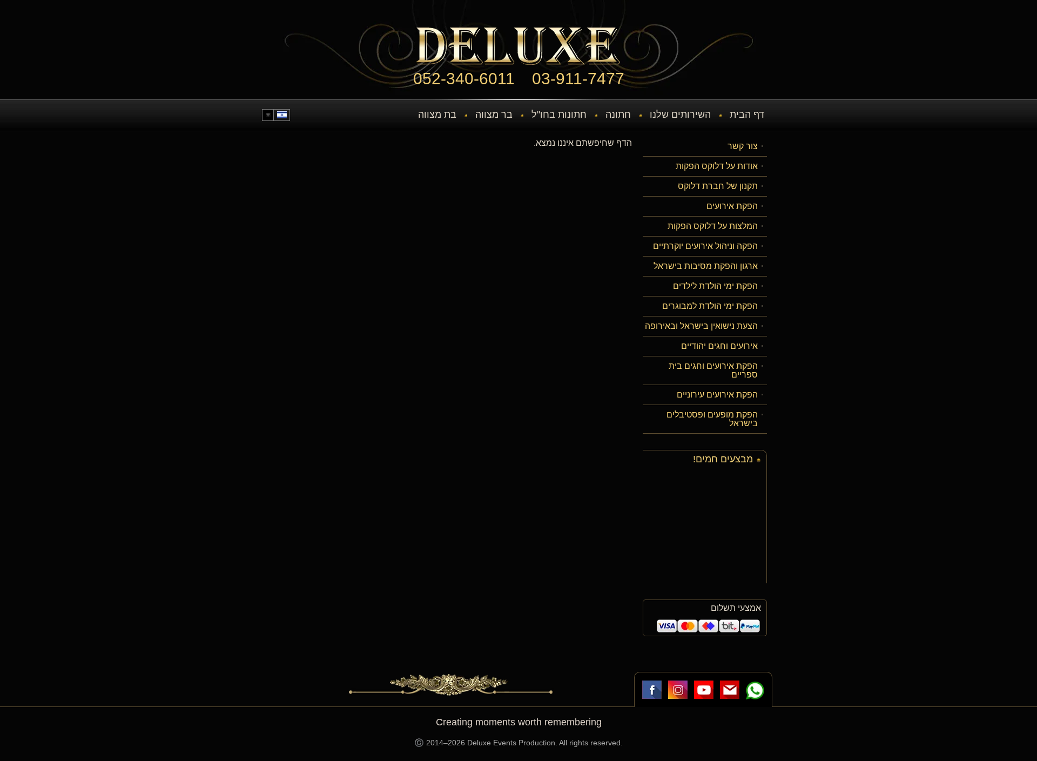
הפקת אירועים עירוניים (717, 394)
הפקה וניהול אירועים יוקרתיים (705, 246)
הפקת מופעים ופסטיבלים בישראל (712, 419)
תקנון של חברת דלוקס (718, 186)
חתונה (618, 114)
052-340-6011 (464, 78)
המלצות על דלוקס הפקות (713, 226)
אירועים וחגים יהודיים (719, 346)
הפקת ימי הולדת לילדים (715, 286)
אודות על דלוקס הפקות (717, 166)
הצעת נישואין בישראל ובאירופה (701, 326)
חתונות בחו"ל (559, 114)
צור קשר (743, 146)
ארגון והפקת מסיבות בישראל (706, 266)
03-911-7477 (578, 78)
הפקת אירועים (732, 206)
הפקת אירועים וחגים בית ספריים (713, 370)
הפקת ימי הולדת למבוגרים (710, 306)
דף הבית (747, 114)
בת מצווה (437, 114)
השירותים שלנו (680, 114)
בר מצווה (494, 114)
